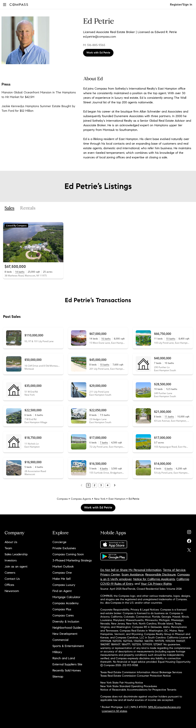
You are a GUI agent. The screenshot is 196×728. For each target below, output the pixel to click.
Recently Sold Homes (66, 670)
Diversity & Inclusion (65, 621)
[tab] (9, 208)
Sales (9, 208)
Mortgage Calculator (66, 597)
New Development (64, 634)
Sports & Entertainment (68, 646)
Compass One (62, 572)
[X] (189, 549)
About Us (11, 542)
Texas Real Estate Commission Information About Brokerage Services (141, 672)
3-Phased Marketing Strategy (72, 560)
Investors (11, 560)
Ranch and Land (63, 658)
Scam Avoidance (133, 574)
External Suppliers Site (67, 664)
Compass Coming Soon (68, 554)
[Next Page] (115, 485)
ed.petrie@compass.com (99, 36)
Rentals (27, 208)
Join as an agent (16, 566)
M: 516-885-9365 (94, 45)
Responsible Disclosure (160, 574)
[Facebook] (189, 540)
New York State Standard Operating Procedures (128, 686)
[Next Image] (59, 242)
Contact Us (12, 579)
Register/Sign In (181, 4)
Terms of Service (174, 570)
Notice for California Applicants (154, 579)
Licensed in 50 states (114, 711)
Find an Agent (62, 591)
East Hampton (117, 498)
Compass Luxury (63, 585)
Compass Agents (81, 498)
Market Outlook (63, 566)
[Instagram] (189, 531)
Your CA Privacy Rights (156, 583)
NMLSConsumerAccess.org (164, 707)
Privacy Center (110, 574)
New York (99, 498)
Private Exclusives (64, 548)
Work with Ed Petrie (98, 52)
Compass (62, 498)
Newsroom (12, 591)
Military (57, 652)
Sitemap (57, 676)
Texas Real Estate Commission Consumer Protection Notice (135, 675)
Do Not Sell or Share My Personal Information (130, 570)
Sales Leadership (16, 554)
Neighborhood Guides (67, 627)
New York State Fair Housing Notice (121, 682)
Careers (10, 572)
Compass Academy (65, 603)
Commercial (60, 640)
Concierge (59, 542)
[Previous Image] (8, 242)
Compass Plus (61, 609)
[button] (4, 4)
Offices (9, 585)
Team (8, 548)
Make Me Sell (61, 579)
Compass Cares (63, 615)
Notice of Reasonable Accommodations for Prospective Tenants (138, 689)
